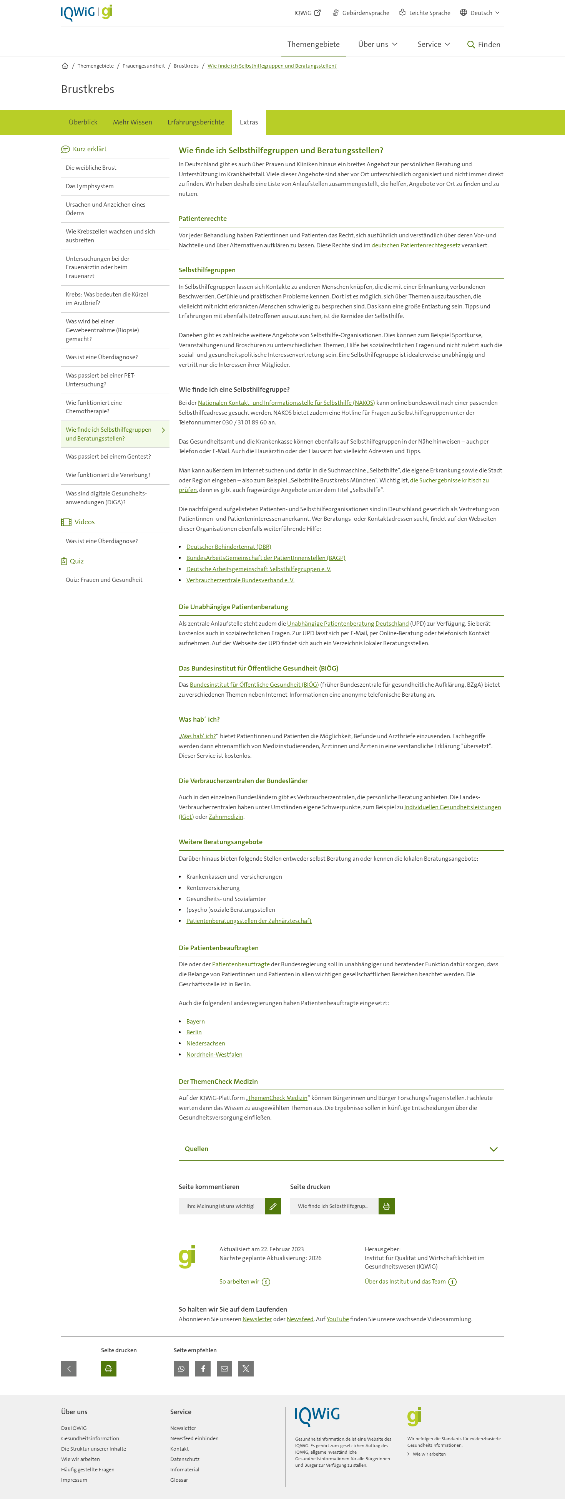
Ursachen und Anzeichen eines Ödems (106, 208)
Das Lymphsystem (90, 186)
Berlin (194, 1032)
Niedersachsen (205, 1043)
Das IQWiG (74, 1427)
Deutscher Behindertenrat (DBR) (228, 547)
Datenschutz (184, 1459)
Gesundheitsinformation (90, 1438)
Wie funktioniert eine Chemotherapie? (94, 407)
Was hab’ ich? (198, 736)
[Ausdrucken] (108, 1368)
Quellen (196, 1148)
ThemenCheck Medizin (277, 1098)
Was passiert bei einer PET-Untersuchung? (100, 379)
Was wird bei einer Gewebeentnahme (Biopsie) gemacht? (102, 330)
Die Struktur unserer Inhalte (93, 1448)
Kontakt (179, 1448)
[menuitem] (83, 122)
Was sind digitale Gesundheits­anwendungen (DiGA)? (106, 497)
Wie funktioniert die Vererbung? (108, 475)
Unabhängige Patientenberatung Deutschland (348, 623)
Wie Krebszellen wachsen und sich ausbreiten (110, 235)
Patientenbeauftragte (241, 964)
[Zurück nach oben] (496, 1399)
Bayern (195, 1021)
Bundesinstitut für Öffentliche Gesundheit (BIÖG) (254, 685)
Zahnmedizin (226, 817)
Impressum (74, 1479)
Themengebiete (313, 44)
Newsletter (257, 1319)
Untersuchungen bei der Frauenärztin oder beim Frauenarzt (98, 267)
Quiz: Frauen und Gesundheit (104, 580)
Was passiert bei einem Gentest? (108, 456)
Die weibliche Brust (91, 168)
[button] (480, 13)
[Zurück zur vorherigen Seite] (68, 1368)
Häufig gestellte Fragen (88, 1469)
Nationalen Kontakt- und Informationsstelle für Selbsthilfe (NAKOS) (286, 403)
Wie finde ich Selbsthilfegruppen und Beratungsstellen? (108, 434)
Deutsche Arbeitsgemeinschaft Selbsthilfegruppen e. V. (258, 569)
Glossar (179, 1479)
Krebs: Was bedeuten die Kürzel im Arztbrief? (107, 298)
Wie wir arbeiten (80, 1459)
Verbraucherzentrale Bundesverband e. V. (240, 580)
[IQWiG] (317, 1417)
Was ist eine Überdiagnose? (102, 357)
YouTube (338, 1319)
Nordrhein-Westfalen (214, 1054)
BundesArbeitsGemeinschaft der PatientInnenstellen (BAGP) (266, 558)
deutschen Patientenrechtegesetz (416, 245)
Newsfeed (300, 1319)
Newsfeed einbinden (194, 1438)
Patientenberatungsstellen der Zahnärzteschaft (249, 921)
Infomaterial (184, 1469)
